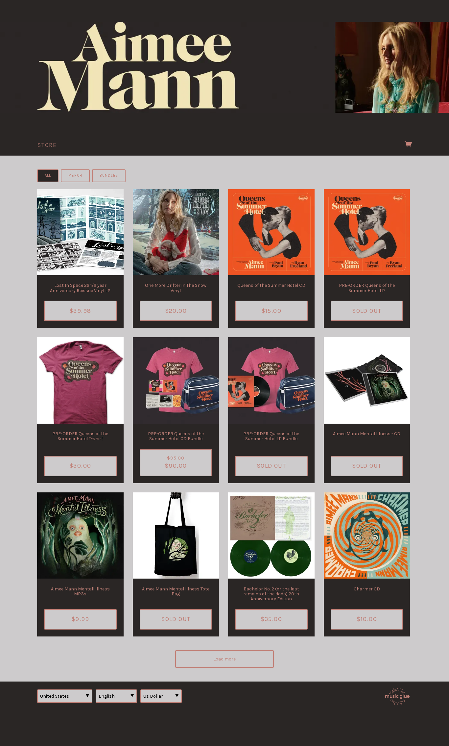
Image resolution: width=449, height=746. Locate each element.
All (48, 175)
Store (47, 145)
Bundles (109, 175)
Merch (75, 175)
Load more (224, 659)
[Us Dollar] (161, 696)
